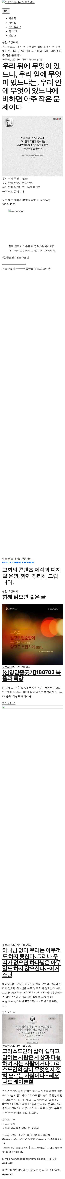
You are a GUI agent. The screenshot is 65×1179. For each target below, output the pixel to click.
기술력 (12, 18)
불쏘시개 (7, 666)
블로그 (12, 35)
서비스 (12, 22)
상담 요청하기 (10, 42)
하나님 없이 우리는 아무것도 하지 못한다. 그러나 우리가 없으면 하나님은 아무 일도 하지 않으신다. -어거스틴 (31, 962)
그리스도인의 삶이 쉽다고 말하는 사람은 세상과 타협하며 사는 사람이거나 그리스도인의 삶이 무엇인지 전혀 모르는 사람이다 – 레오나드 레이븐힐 (31, 1066)
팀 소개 (13, 31)
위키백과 (50, 250)
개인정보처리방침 (40, 1134)
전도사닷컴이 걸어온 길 (15, 1134)
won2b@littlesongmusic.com (28, 1158)
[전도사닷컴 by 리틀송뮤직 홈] (32, 4)
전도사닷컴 (8, 268)
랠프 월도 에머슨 (11, 558)
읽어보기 (8, 703)
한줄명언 (7, 59)
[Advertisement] (32, 413)
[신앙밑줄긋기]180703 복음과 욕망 (31, 675)
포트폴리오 (15, 26)
